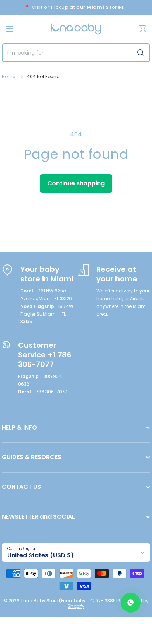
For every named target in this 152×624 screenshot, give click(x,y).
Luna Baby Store (39, 600)
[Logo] (76, 29)
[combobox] (76, 52)
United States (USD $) (40, 555)
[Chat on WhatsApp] (130, 602)
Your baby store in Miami (46, 274)
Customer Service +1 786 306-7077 (44, 354)
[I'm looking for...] (140, 52)
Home (8, 77)
